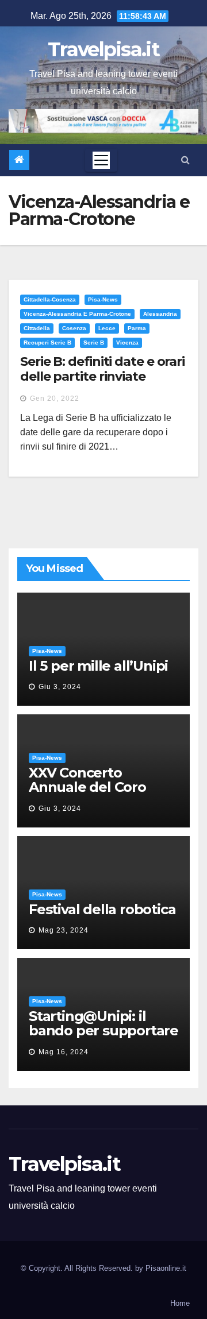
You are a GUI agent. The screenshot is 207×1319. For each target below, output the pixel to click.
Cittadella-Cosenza (50, 299)
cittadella (37, 328)
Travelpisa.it (103, 49)
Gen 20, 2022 (54, 398)
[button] (185, 160)
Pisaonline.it (165, 1268)
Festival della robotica (102, 909)
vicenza (127, 342)
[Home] (19, 160)
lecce (107, 328)
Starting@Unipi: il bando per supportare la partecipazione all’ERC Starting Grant (103, 1037)
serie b (93, 342)
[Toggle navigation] (101, 160)
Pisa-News (103, 299)
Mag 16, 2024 (64, 1052)
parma (137, 328)
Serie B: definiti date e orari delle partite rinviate (102, 369)
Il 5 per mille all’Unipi (98, 665)
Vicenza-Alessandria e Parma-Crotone (77, 314)
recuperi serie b (47, 342)
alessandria (160, 314)
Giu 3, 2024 (60, 687)
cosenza (74, 328)
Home (180, 1303)
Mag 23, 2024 (64, 930)
